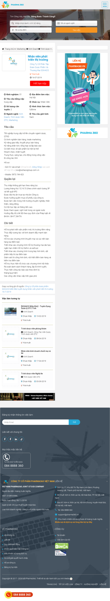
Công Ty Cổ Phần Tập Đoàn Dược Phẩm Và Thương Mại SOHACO (39, 67)
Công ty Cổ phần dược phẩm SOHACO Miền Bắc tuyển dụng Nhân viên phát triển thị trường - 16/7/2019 (28, 289)
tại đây (89, 522)
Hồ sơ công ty (10, 563)
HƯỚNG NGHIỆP (91, 584)
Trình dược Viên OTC (49, 49)
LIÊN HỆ (103, 584)
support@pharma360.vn (68, 515)
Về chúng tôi (9, 535)
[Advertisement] (49, 594)
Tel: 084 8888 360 (65, 510)
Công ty (25, 509)
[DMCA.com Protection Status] (79, 546)
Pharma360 (31, 578)
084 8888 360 (13, 465)
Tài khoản (61, 535)
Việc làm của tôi (63, 540)
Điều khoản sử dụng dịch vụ (15, 553)
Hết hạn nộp (39, 83)
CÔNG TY (78, 584)
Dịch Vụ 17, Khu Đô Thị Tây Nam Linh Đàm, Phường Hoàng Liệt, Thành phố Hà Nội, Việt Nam (78, 488)
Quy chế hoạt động (12, 544)
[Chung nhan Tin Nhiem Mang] (79, 553)
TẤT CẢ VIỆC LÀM (66, 584)
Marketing (13, 120)
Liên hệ (7, 540)
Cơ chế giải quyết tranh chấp (16, 558)
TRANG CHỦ (52, 584)
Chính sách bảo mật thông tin (16, 549)
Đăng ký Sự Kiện (10, 567)
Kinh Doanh (33, 49)
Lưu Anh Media (63, 578)
